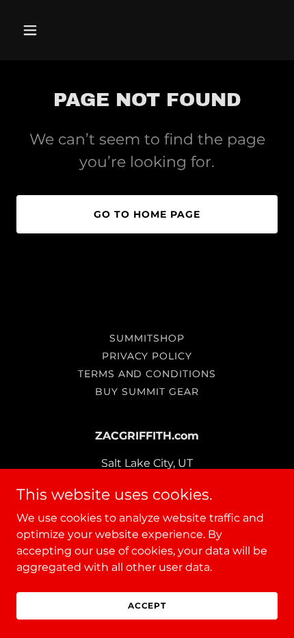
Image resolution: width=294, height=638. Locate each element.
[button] (35, 30)
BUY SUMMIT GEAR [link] (147, 391)
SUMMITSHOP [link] (147, 338)
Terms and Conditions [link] (147, 374)
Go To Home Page (147, 214)
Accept (147, 605)
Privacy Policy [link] (147, 356)
